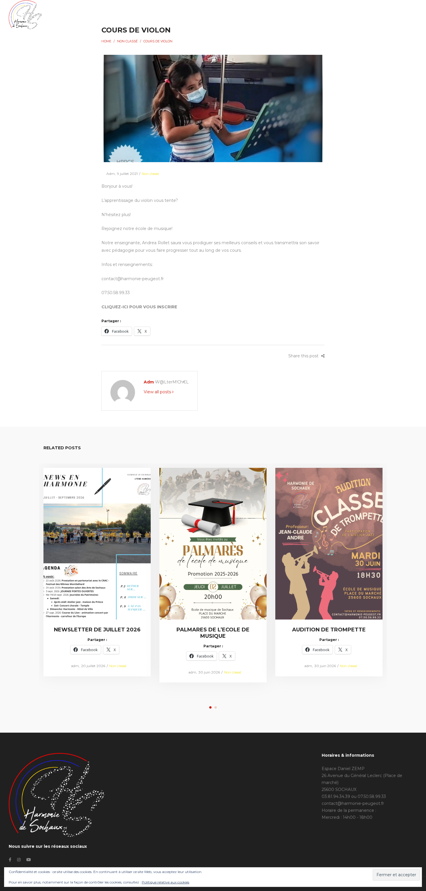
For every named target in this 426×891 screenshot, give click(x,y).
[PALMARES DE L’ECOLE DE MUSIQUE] (213, 543)
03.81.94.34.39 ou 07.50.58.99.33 (354, 796)
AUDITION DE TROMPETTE (329, 629)
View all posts (158, 391)
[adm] (122, 391)
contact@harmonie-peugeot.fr (353, 803)
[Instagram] (377, 14)
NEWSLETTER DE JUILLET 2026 (97, 629)
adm (108, 173)
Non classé (127, 41)
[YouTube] (388, 14)
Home (106, 41)
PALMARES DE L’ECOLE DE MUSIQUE (213, 632)
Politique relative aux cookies (165, 882)
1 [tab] (210, 707)
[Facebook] (367, 14)
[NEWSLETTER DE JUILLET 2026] (97, 543)
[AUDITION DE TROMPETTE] (329, 543)
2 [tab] (215, 707)
